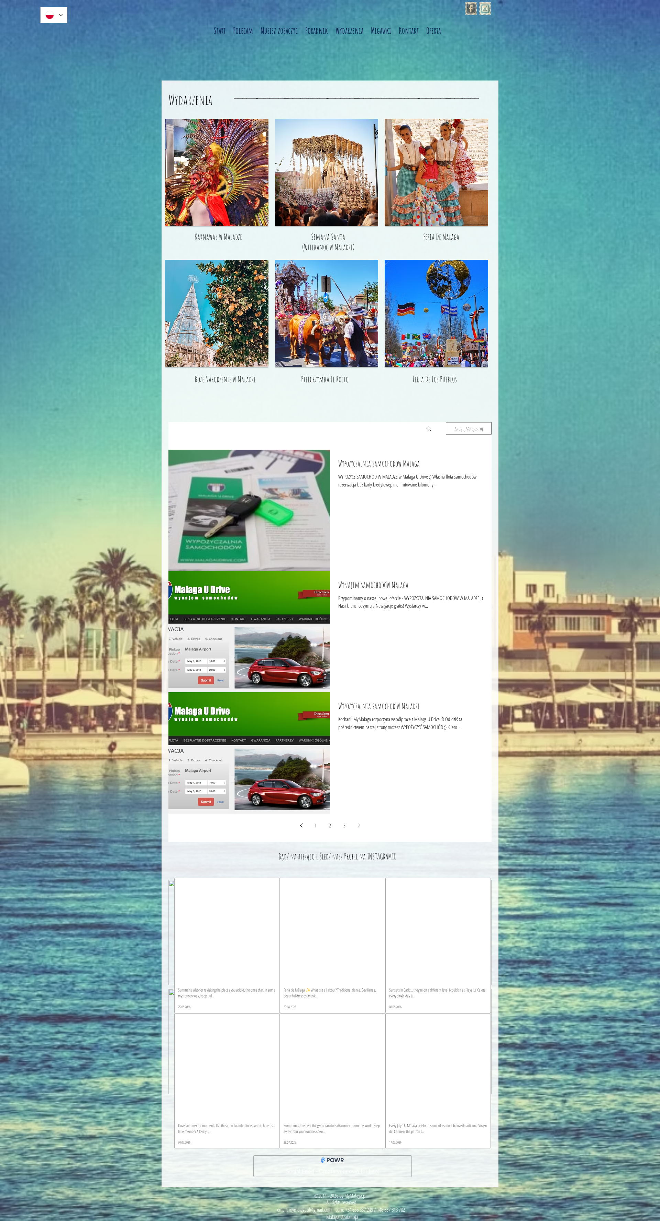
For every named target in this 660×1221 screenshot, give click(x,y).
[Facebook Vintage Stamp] (471, 8)
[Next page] (359, 825)
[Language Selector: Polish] (53, 15)
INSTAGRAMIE (381, 856)
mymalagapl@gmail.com (310, 1209)
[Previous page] (301, 825)
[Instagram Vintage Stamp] (485, 8)
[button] (429, 429)
